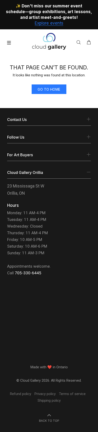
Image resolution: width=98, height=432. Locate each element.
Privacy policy (45, 394)
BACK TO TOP (49, 420)
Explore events (49, 23)
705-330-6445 (28, 273)
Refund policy (20, 394)
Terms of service (72, 394)
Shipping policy (49, 400)
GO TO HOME (49, 89)
